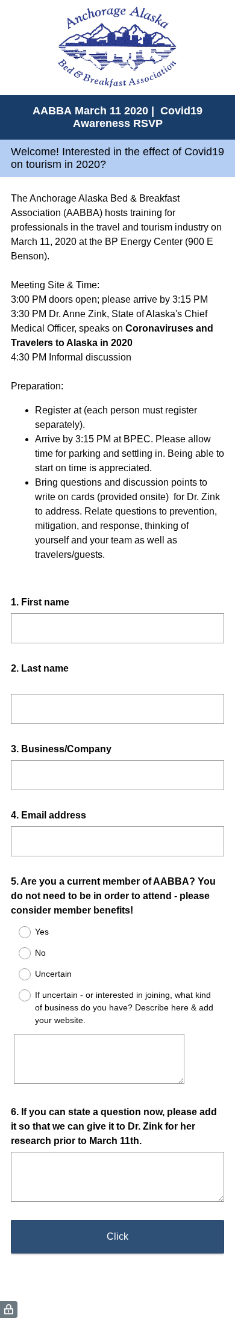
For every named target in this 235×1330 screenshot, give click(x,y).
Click (117, 1236)
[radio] (17, 932)
